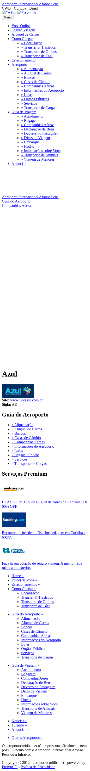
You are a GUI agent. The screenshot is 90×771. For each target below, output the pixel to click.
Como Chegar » (24, 589)
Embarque (29, 695)
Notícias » (19, 721)
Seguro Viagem (23, 30)
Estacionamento (24, 60)
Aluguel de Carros (25, 34)
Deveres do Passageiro (38, 687)
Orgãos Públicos (33, 649)
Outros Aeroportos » (27, 738)
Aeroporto (19, 64)
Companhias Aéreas (36, 636)
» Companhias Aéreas (37, 86)
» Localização (31, 43)
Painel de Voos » (24, 580)
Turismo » (19, 725)
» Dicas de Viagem (35, 138)
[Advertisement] (45, 255)
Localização (30, 593)
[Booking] (14, 525)
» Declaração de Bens (37, 129)
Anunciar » (20, 729)
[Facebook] (27, 13)
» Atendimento (32, 116)
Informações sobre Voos (39, 704)
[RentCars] (14, 495)
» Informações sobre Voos (40, 151)
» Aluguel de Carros (36, 73)
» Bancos (28, 77)
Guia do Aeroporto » (27, 614)
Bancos (26, 627)
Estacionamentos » (26, 584)
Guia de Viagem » (25, 665)
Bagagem (28, 674)
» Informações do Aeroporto (42, 90)
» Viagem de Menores (37, 159)
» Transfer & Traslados (38, 47)
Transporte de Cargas (37, 657)
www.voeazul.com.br (26, 400)
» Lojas (26, 95)
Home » (18, 576)
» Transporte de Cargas (38, 108)
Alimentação (30, 618)
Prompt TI (10, 767)
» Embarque (30, 142)
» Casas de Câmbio (35, 82)
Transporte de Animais (38, 708)
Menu (8, 17)
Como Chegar (22, 39)
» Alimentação (32, 69)
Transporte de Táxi (35, 606)
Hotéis (26, 700)
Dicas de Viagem (34, 691)
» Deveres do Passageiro (39, 133)
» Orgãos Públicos (35, 99)
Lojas (25, 644)
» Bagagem (29, 120)
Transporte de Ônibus (37, 602)
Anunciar (19, 164)
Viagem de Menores (36, 713)
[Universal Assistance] (14, 556)
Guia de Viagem (24, 112)
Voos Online (21, 26)
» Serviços (29, 103)
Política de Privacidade (38, 767)
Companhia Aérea (34, 678)
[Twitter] (9, 13)
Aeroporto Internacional (30, 4)
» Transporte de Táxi (37, 56)
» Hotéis (27, 146)
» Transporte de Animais (39, 155)
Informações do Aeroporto (41, 640)
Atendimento (31, 670)
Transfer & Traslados (37, 597)
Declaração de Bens (36, 683)
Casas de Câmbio (34, 631)
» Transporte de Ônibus (39, 52)
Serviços (27, 653)
